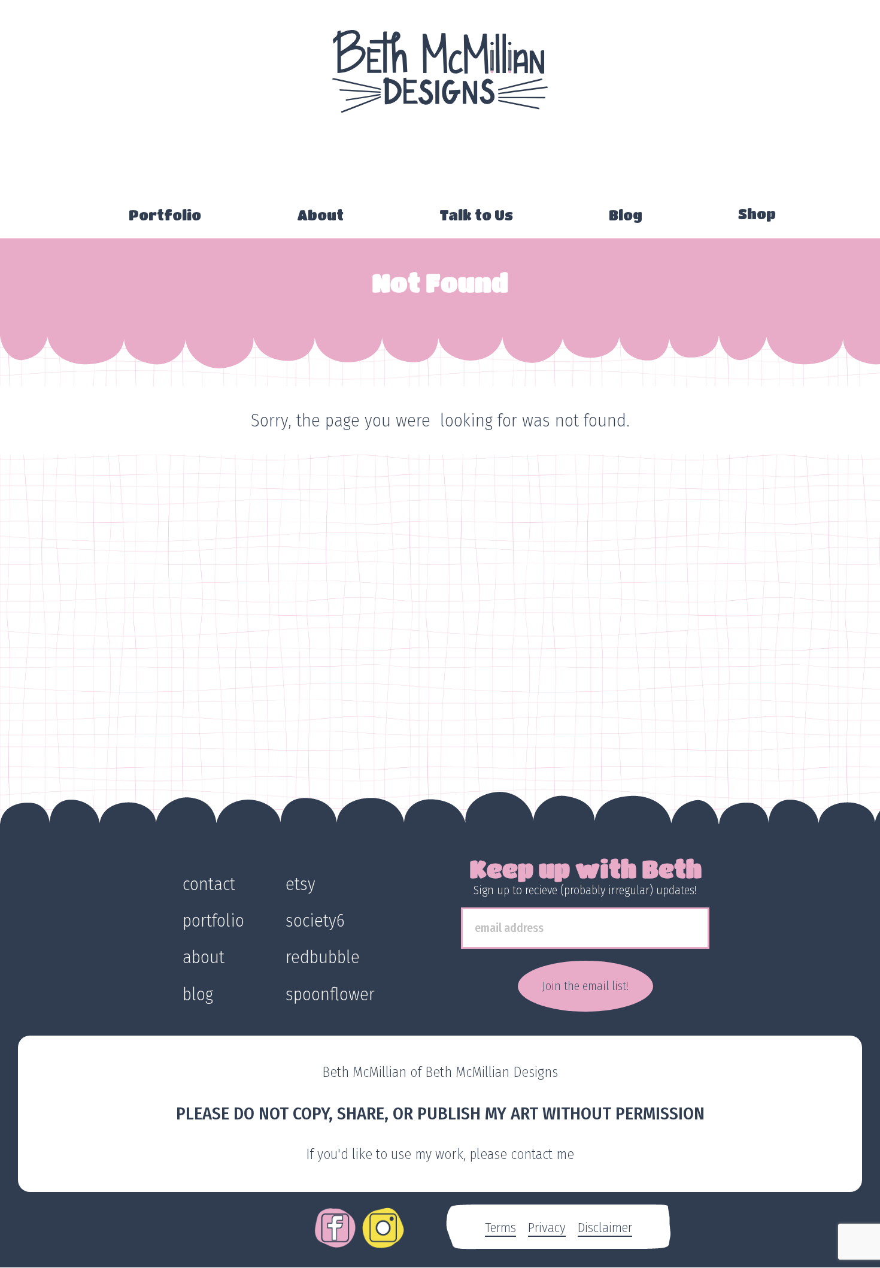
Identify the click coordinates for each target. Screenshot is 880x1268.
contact (209, 884)
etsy (300, 884)
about (203, 957)
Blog (625, 215)
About (320, 215)
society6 (315, 920)
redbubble (323, 957)
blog (198, 994)
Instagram (383, 1219)
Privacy (547, 1227)
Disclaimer (605, 1227)
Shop (757, 214)
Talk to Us (476, 215)
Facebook (335, 1219)
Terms (500, 1227)
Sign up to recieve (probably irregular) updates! (585, 890)
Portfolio (165, 215)
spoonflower (330, 994)
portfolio (213, 920)
